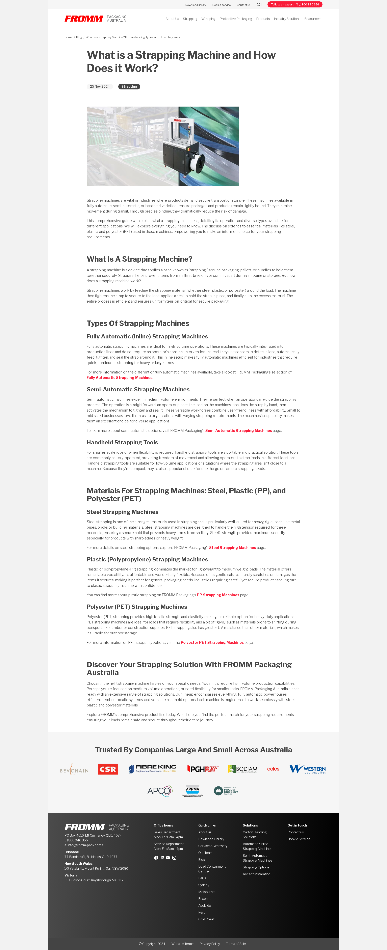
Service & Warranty (212, 846)
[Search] (262, 4)
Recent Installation (256, 874)
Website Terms (182, 944)
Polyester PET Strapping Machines (212, 642)
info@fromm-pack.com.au (86, 845)
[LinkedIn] (163, 857)
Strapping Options (256, 867)
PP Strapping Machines (218, 595)
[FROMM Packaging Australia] (95, 19)
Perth (202, 912)
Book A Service (299, 839)
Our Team (205, 853)
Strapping (129, 86)
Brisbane (204, 899)
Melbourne (206, 892)
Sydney (203, 885)
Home (68, 37)
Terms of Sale (236, 944)
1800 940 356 (77, 840)
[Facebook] (157, 857)
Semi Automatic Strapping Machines (238, 430)
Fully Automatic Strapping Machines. (120, 377)
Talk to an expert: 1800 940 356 (295, 4)
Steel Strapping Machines (232, 548)
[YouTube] (169, 857)
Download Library (211, 839)
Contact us (244, 4)
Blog (79, 37)
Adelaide (204, 905)
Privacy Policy (210, 944)
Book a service (221, 4)
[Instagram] (175, 857)
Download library (195, 4)
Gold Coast (206, 919)
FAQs (202, 878)
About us (204, 832)
